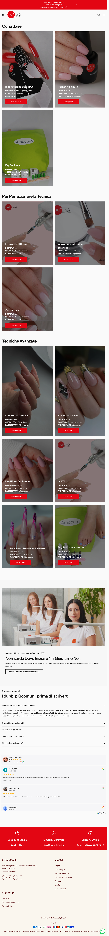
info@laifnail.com (9, 871)
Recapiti (86, 931)
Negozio (58, 866)
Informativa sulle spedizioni (73, 931)
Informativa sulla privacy (12, 931)
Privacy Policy (7, 906)
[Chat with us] (102, 931)
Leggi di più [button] (7, 780)
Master (57, 885)
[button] (30, 4)
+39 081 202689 (8, 868)
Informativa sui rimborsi (53, 931)
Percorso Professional (63, 877)
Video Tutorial (60, 889)
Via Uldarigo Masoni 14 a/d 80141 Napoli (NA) (19, 866)
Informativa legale (97, 931)
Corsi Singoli (60, 869)
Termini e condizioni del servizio (33, 931)
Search (53, 923)
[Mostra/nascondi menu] (3, 14)
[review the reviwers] (103, 769)
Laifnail (49, 918)
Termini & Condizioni (10, 902)
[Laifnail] (14, 14)
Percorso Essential (62, 873)
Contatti (5, 898)
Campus (58, 881)
